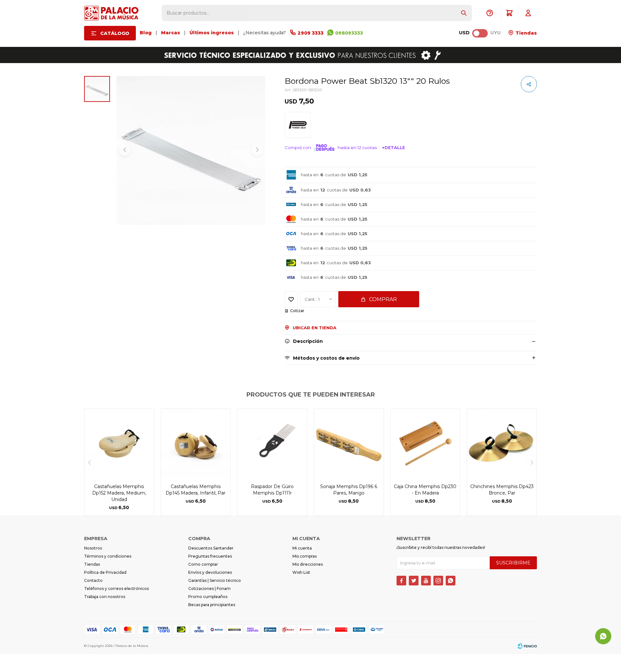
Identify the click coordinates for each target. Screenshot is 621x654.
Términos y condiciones (107, 556)
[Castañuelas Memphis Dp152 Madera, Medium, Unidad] (119, 444)
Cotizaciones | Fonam (209, 588)
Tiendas (525, 33)
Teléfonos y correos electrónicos (116, 588)
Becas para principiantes (211, 604)
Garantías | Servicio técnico (214, 580)
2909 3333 (310, 33)
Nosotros (93, 548)
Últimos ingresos (212, 33)
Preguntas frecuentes (210, 556)
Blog (146, 33)
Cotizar (297, 310)
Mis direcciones (307, 564)
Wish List (301, 572)
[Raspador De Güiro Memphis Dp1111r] (272, 444)
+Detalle (393, 147)
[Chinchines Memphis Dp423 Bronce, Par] (502, 444)
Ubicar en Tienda (314, 327)
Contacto (93, 580)
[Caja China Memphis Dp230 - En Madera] (425, 444)
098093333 (349, 33)
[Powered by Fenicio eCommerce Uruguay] (527, 646)
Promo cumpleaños (207, 596)
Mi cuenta (302, 548)
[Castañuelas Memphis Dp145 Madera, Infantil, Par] (196, 444)
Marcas (170, 33)
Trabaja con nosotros (104, 596)
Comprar (383, 299)
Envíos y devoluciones (210, 572)
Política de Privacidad (105, 572)
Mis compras (304, 556)
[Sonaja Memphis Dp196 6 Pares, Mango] (349, 444)
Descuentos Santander (211, 548)
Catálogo (114, 33)
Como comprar (203, 564)
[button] (464, 13)
